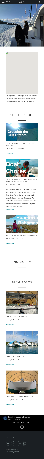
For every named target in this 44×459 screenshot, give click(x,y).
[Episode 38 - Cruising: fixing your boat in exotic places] (22, 176)
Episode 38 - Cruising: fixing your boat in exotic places (21, 180)
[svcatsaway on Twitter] (8, 443)
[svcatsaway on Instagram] (24, 443)
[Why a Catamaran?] (22, 354)
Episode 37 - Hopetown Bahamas (21, 235)
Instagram (22, 261)
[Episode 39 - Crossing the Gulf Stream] (22, 140)
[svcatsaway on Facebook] (13, 443)
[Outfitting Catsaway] (22, 314)
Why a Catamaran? (15, 357)
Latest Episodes (22, 115)
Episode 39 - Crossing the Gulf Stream (21, 144)
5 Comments (19, 400)
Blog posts (22, 282)
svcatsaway (15, 449)
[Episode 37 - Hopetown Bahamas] (22, 233)
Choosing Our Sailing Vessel (20, 396)
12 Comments (20, 360)
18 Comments (22, 185)
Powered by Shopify (12, 452)
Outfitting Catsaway (16, 317)
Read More (10, 153)
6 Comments (19, 239)
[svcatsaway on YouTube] (19, 443)
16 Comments (20, 149)
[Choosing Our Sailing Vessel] (22, 394)
